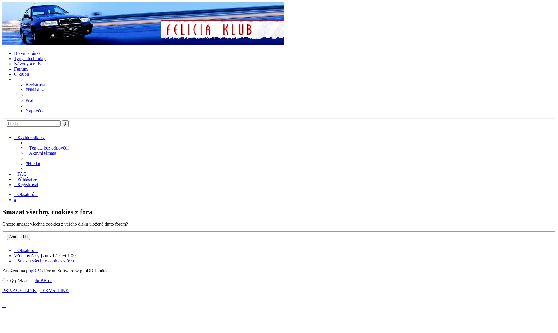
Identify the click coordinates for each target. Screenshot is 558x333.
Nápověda (35, 110)
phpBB (33, 270)
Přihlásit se (35, 89)
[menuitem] (47, 147)
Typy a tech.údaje (30, 58)
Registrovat (36, 84)
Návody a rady (27, 63)
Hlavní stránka (27, 53)
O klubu (21, 74)
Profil (31, 100)
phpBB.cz (42, 280)
